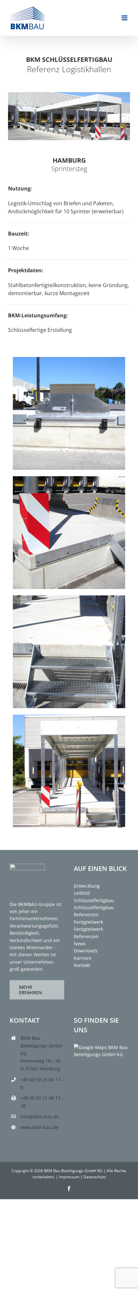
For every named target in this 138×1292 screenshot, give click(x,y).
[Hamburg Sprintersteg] (69, 359)
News (80, 943)
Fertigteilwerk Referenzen (88, 932)
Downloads (86, 951)
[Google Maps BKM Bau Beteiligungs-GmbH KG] (101, 1047)
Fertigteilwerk (88, 922)
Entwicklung (87, 886)
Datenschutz (94, 1177)
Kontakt (82, 965)
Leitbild (82, 893)
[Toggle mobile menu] (125, 17)
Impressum (69, 1177)
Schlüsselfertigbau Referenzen (94, 911)
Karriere (82, 958)
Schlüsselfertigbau (94, 900)
